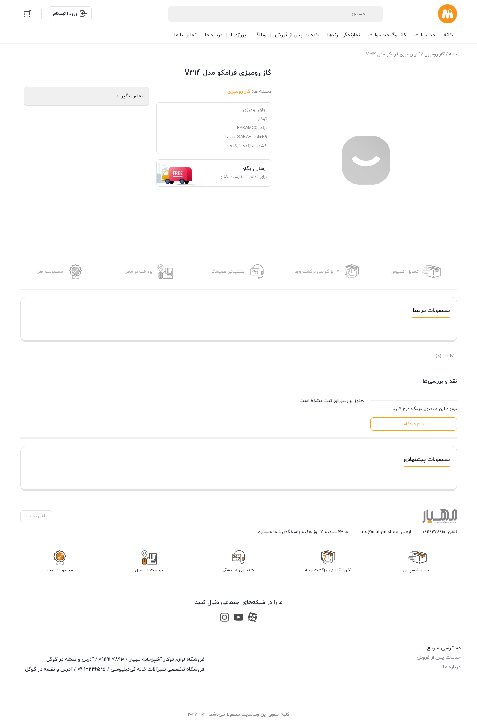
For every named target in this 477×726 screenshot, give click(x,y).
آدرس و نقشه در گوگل (70, 659)
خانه (453, 54)
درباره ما (452, 667)
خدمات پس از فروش (439, 657)
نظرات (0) (445, 356)
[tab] (445, 356)
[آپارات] (252, 617)
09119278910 (434, 532)
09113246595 (92, 669)
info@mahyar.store (379, 532)
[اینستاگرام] (224, 617)
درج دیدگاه (414, 424)
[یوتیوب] (238, 617)
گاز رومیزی (434, 54)
